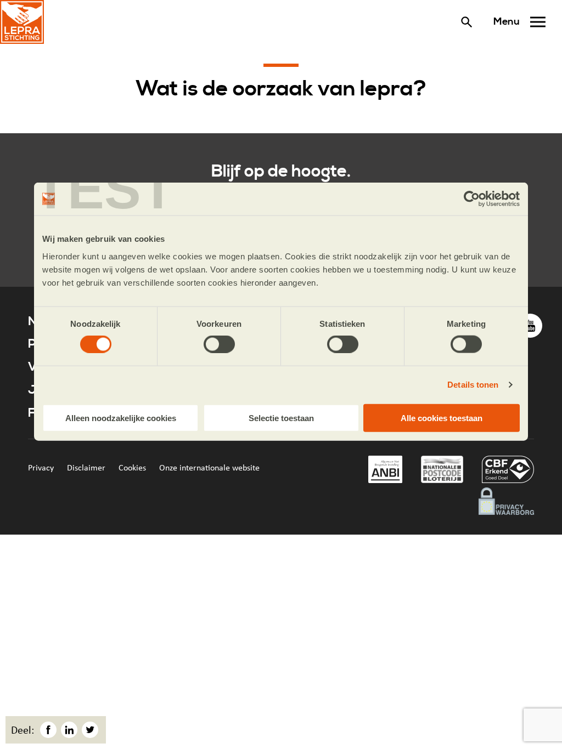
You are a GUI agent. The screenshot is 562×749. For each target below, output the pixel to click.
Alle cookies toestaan (441, 417)
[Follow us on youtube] (530, 326)
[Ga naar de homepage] (22, 22)
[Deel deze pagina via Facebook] (48, 730)
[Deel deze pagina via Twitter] (90, 730)
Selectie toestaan (281, 417)
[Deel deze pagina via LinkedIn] (69, 730)
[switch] (219, 344)
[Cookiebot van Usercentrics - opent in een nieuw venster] (472, 199)
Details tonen (472, 384)
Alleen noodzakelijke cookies (120, 417)
